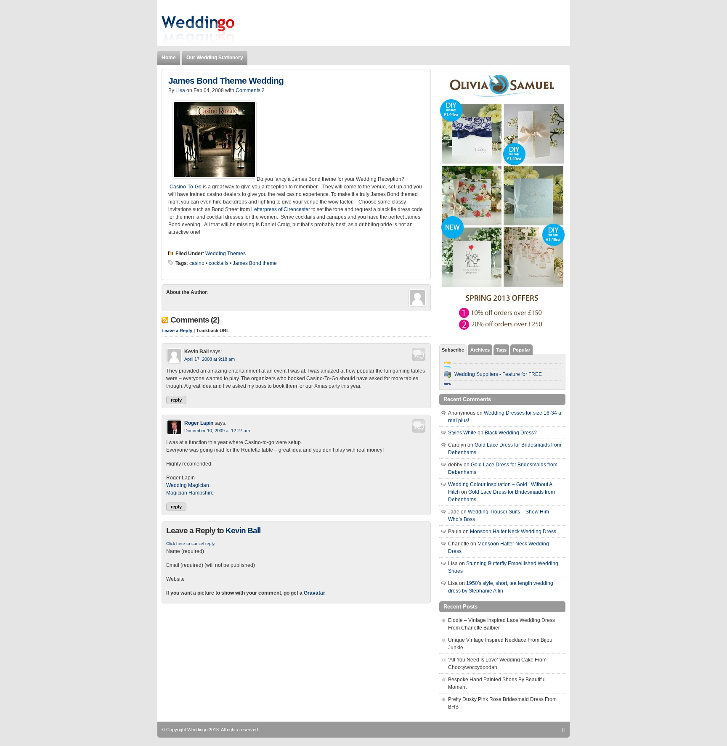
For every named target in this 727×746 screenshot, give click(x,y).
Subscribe (453, 349)
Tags (501, 349)
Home (169, 58)
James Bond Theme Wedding (226, 81)
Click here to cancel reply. (190, 543)
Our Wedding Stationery (214, 58)
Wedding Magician (187, 485)
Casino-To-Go (186, 187)
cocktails (218, 263)
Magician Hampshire (190, 493)
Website (175, 579)
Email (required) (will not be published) (210, 565)
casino (196, 263)
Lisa (180, 90)
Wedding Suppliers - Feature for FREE (498, 374)
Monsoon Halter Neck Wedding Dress (513, 531)
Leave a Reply (177, 330)
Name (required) (185, 551)
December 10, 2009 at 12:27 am (217, 430)
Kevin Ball (243, 530)
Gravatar (314, 593)
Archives (480, 349)
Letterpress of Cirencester (280, 209)
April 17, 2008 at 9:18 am (209, 359)
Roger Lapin (198, 423)
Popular (521, 349)
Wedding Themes (225, 254)
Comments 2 (250, 90)
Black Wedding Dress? (511, 433)
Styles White (462, 433)
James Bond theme (255, 263)
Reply (176, 399)
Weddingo (197, 729)
